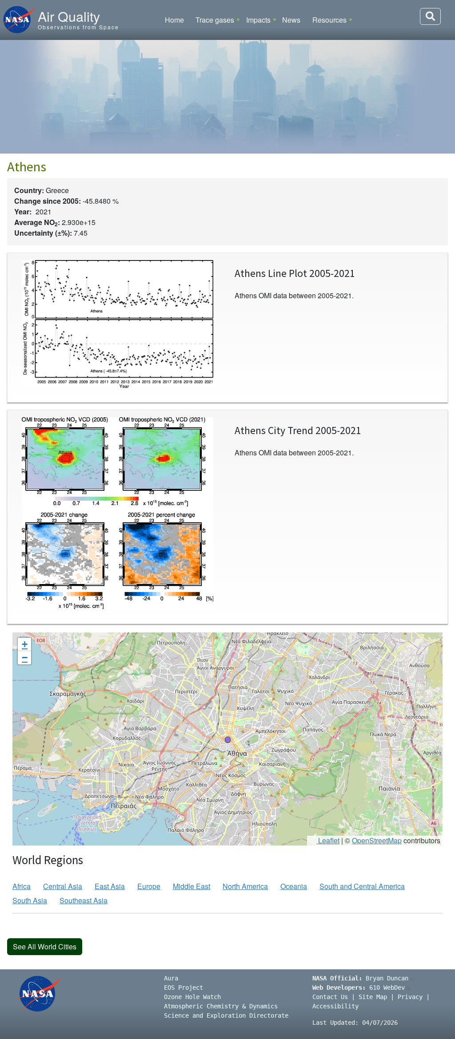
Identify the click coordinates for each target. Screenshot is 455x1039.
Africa (21, 886)
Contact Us (330, 996)
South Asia (29, 900)
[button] (227, 739)
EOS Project (183, 987)
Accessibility (335, 1006)
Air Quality (69, 16)
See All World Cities (44, 946)
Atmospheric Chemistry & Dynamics (221, 1006)
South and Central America (362, 886)
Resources (329, 20)
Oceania (293, 886)
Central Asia (62, 886)
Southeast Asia (84, 900)
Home (174, 20)
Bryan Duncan (387, 978)
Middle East (191, 886)
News (291, 20)
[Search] (430, 16)
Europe (148, 886)
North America (245, 886)
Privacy (410, 996)
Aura (171, 978)
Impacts (258, 20)
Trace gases (215, 20)
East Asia (110, 886)
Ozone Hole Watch (192, 996)
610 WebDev (387, 987)
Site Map (373, 996)
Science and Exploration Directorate (226, 1015)
